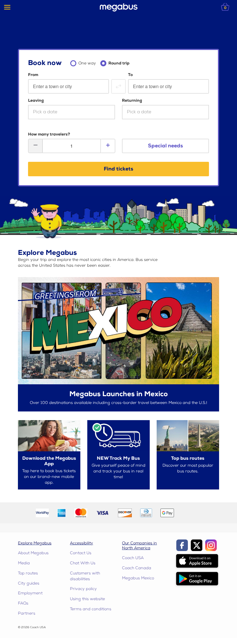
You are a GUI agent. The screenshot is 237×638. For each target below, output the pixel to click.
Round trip (118, 63)
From (33, 74)
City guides (28, 583)
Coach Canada (136, 567)
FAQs (23, 603)
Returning (132, 100)
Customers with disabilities (85, 576)
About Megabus (33, 552)
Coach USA (133, 557)
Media (24, 563)
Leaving (36, 100)
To (130, 74)
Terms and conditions (90, 609)
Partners (26, 613)
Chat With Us (82, 563)
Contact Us (80, 552)
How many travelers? (49, 134)
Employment (30, 593)
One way (87, 63)
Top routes (28, 573)
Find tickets (118, 169)
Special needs (165, 146)
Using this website (87, 598)
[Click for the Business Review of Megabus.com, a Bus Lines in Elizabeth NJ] (191, 512)
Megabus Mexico (138, 578)
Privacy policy (83, 588)
